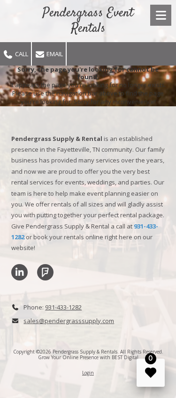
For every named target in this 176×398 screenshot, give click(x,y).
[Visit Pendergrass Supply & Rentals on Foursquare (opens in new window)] (45, 272)
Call (21, 54)
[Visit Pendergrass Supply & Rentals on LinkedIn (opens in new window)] (19, 272)
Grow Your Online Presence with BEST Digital (88, 357)
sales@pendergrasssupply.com (68, 321)
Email (54, 54)
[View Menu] (160, 15)
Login (88, 372)
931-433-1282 (63, 307)
